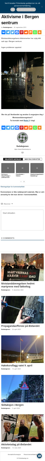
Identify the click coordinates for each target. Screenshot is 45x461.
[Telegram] (8, 32)
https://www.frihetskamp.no (22, 149)
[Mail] (22, 153)
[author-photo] (22, 138)
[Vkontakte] (4, 32)
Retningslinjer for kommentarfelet (12, 187)
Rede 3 (27, 120)
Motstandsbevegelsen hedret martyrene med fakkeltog (17, 285)
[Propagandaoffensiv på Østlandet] (22, 309)
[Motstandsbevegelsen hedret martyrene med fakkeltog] (22, 267)
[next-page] (24, 181)
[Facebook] (17, 32)
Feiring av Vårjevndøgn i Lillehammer (5, 175)
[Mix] (30, 32)
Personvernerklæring (30, 454)
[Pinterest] (22, 32)
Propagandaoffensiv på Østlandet (20, 326)
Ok (13, 10)
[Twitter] (12, 32)
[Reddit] (26, 32)
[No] (42, 6)
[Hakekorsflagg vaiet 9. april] (22, 349)
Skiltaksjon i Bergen (12, 405)
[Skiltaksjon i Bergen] (22, 388)
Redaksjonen (7, 27)
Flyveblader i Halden (20, 175)
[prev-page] (21, 181)
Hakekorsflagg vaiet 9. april (16, 365)
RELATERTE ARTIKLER (13, 159)
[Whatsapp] (35, 32)
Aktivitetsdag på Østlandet (16, 444)
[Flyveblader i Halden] (22, 168)
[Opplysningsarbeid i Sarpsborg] (37, 168)
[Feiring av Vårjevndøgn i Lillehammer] (8, 168)
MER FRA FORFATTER (32, 159)
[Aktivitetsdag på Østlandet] (22, 428)
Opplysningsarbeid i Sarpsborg (37, 175)
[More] (40, 32)
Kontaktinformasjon (14, 454)
